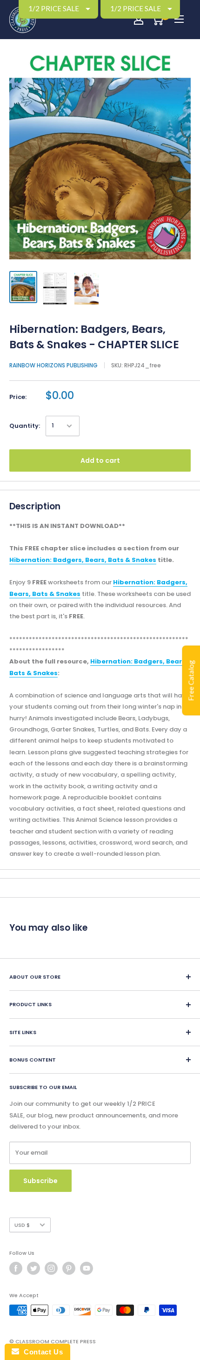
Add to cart (100, 460)
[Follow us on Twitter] (33, 1268)
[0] (157, 19)
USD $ (22, 1225)
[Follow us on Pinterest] (68, 1268)
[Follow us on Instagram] (51, 1268)
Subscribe (40, 1180)
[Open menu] (179, 19)
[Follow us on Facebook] (15, 1268)
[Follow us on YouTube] (86, 1268)
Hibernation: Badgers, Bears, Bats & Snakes (82, 559)
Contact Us (41, 1352)
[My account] (138, 19)
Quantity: (24, 425)
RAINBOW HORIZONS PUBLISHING (53, 365)
